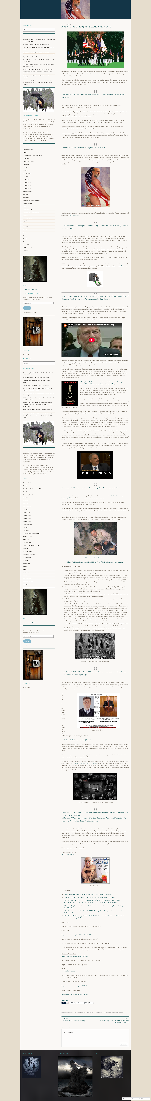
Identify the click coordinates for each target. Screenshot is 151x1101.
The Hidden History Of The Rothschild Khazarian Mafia (36, 44)
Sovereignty (26, 239)
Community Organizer (28, 161)
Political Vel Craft (75, 8)
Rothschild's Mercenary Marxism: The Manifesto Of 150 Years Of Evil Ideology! (38, 60)
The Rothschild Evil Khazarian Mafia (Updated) (77, 740)
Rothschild (25, 227)
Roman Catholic (27, 224)
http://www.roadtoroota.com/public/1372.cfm (75, 956)
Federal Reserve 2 (27, 185)
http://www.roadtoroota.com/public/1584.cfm (75, 994)
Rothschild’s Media (27, 218)
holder (85, 1012)
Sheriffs (25, 233)
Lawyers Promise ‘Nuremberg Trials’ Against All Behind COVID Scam (38, 48)
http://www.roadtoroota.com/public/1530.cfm (75, 986)
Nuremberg (112, 1012)
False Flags (25, 176)
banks (67, 1012)
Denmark (25, 167)
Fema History (26, 179)
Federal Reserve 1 (27, 182)
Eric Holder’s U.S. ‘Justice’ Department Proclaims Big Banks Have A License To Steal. (91, 488)
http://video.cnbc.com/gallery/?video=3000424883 (76, 935)
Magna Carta (26, 206)
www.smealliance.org (121, 266)
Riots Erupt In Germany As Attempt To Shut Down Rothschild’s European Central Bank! (89, 897)
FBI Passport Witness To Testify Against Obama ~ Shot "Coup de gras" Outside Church (38, 65)
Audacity (25, 152)
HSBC (88, 1012)
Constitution (26, 164)
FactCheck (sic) (27, 173)
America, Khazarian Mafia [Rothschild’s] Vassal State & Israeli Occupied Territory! (87, 894)
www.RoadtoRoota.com (68, 971)
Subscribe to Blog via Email (31, 293)
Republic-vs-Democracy (29, 221)
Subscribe (27, 308)
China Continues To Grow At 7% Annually (73, 1019)
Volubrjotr (67, 24)
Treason (25, 242)
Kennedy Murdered (27, 203)
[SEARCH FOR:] (39, 30)
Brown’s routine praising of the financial (86, 763)
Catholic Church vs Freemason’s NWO (32, 155)
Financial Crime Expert (68, 854)
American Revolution (28, 149)
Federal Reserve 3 (27, 188)
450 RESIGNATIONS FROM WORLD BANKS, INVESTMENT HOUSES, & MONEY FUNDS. (92, 900)
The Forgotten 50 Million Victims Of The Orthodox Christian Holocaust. (37, 76)
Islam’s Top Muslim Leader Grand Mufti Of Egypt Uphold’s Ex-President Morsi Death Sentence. (95, 562)
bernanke (71, 1012)
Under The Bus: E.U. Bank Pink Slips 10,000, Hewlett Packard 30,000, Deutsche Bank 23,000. (91, 903)
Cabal (75, 1012)
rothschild (121, 1012)
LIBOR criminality (73, 215)
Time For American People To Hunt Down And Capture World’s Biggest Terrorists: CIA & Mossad (38, 56)
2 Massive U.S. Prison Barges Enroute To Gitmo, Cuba (36, 52)
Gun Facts (25, 194)
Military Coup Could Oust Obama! (95, 558)
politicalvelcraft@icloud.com (30, 289)
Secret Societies (26, 230)
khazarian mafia (99, 1012)
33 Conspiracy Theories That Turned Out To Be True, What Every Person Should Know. (39, 40)
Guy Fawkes (26, 197)
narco (108, 1012)
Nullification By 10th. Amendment (31, 212)
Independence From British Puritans (31, 200)
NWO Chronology (27, 209)
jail (94, 1012)
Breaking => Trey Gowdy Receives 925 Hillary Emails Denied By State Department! (114, 1020)
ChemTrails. (26, 158)
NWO (116, 1012)
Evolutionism (26, 170)
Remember (25, 215)
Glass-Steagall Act (27, 191)
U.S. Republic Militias (28, 248)
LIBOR (105, 1012)
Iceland (91, 1012)
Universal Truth (27, 245)
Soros (24, 236)
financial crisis (80, 1012)
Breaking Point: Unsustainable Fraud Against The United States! (84, 147)
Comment (123, 1044)
